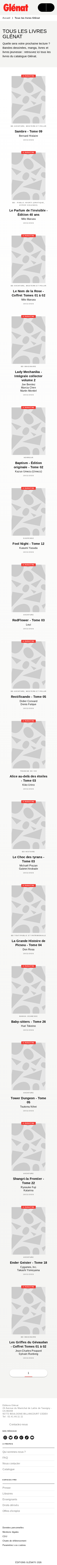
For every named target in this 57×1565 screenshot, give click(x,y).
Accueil (6, 18)
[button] (36, 1373)
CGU (5, 1536)
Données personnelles (13, 1527)
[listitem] (5, 1437)
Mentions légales (11, 1532)
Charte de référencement (14, 1541)
